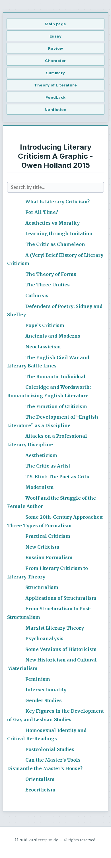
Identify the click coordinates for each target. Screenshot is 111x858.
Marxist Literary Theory (54, 628)
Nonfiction (56, 109)
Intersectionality (45, 689)
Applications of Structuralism (60, 598)
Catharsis (36, 295)
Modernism (39, 487)
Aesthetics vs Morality (52, 223)
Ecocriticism (40, 790)
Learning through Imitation (58, 233)
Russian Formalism (49, 557)
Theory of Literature (55, 85)
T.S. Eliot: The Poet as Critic (58, 476)
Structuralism (41, 587)
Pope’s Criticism (44, 325)
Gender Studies (43, 700)
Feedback (56, 97)
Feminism (37, 679)
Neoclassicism (43, 347)
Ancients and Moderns (52, 336)
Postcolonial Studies (49, 749)
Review (55, 48)
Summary (55, 73)
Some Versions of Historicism (61, 649)
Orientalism (40, 779)
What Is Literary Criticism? (57, 201)
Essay (56, 36)
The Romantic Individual (55, 376)
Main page (55, 24)
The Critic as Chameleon (55, 244)
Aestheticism (41, 455)
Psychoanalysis (44, 638)
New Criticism (42, 547)
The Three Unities (47, 285)
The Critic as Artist (47, 466)
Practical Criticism (47, 536)
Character (55, 60)
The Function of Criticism (56, 406)
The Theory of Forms (50, 274)
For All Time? (41, 212)
